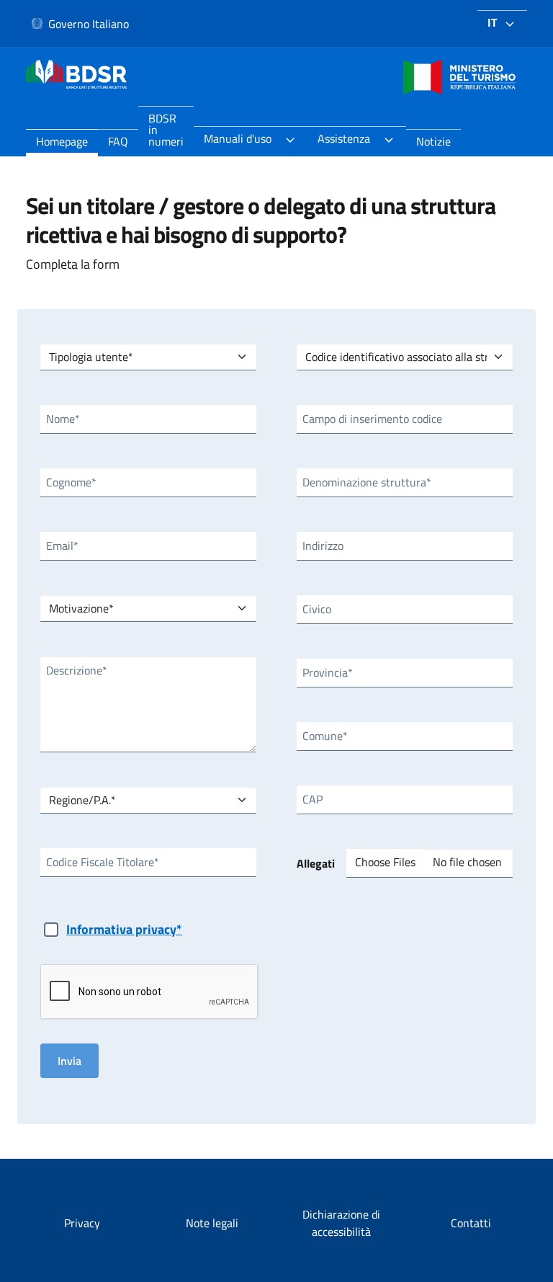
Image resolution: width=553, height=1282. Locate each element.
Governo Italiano (88, 23)
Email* (62, 545)
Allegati (316, 863)
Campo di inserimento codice (372, 418)
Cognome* (71, 482)
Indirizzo (322, 545)
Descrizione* (76, 670)
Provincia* (327, 672)
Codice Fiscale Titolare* (102, 862)
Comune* (325, 735)
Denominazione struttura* (366, 482)
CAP (312, 799)
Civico (316, 609)
